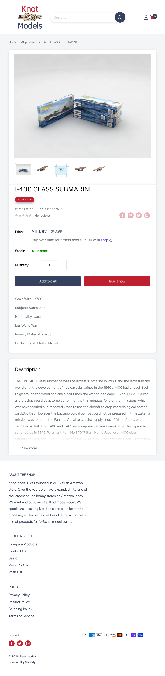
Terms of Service (21, 616)
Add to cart (48, 281)
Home (13, 42)
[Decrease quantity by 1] (36, 265)
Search (14, 558)
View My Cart (19, 565)
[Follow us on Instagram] (28, 643)
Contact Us (17, 551)
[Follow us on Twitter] (20, 643)
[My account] (146, 17)
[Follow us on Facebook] (12, 643)
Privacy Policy (19, 595)
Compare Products (23, 544)
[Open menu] (11, 17)
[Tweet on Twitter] (139, 215)
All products (29, 42)
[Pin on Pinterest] (131, 215)
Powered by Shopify (22, 662)
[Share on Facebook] (122, 215)
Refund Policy (19, 602)
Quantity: (22, 265)
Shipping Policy (20, 609)
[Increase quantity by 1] (61, 265)
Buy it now (117, 281)
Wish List (15, 572)
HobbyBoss (24, 209)
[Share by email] (147, 215)
